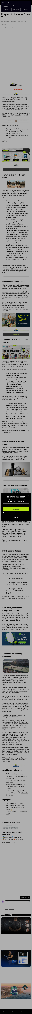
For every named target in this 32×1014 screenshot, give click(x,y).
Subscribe (16, 509)
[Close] (28, 495)
